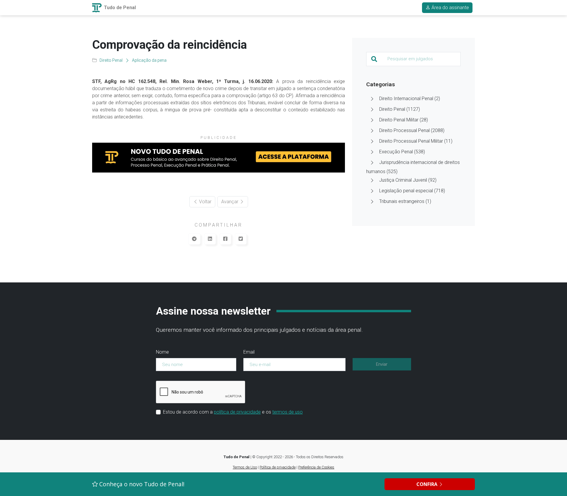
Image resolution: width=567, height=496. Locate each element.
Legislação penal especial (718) (412, 190)
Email (249, 352)
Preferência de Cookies (316, 467)
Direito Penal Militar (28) (403, 120)
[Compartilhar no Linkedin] (210, 239)
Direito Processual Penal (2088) (411, 130)
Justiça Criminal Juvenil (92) (407, 180)
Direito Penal (111, 60)
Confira (427, 484)
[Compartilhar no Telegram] (194, 239)
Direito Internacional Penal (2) (409, 98)
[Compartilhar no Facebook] (225, 239)
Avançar (230, 201)
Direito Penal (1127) (399, 109)
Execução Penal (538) (402, 152)
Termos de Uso (245, 467)
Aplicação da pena (149, 60)
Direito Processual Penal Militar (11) (415, 141)
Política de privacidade (278, 467)
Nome (162, 352)
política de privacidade (237, 412)
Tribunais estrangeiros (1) (405, 201)
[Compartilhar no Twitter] (241, 239)
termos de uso (287, 412)
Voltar (204, 201)
